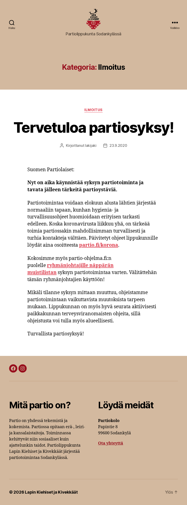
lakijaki (90, 145)
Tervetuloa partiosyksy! (93, 127)
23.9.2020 (118, 145)
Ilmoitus (93, 110)
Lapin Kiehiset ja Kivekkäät (51, 492)
